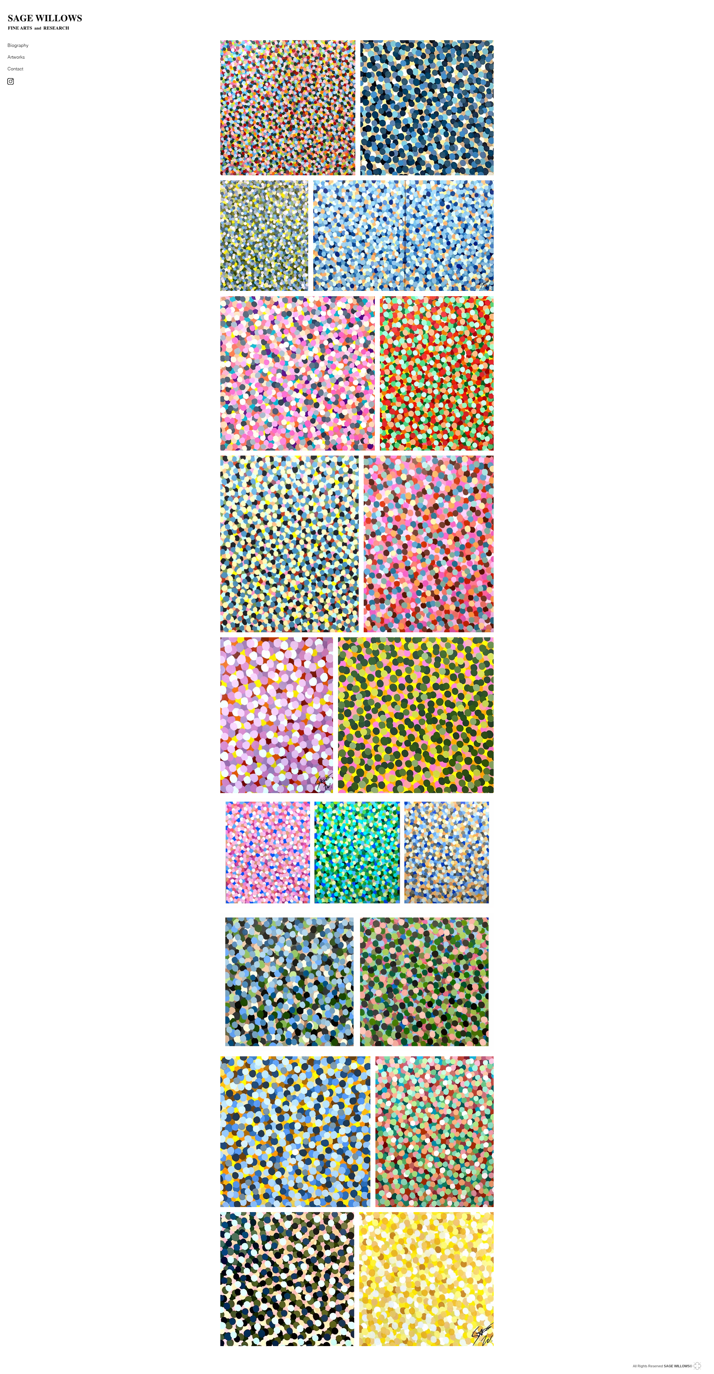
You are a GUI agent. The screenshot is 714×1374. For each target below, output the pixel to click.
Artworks (16, 57)
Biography (18, 45)
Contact (15, 68)
